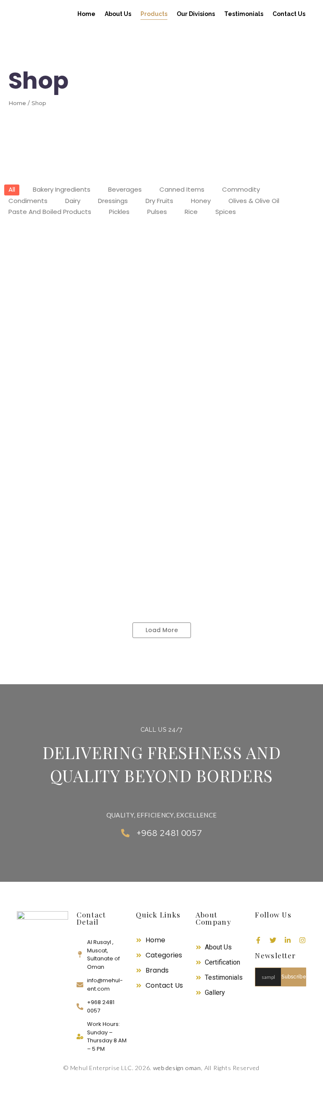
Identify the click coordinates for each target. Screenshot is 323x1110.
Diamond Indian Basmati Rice (63, 595)
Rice (18, 543)
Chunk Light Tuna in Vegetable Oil (170, 386)
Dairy (19, 293)
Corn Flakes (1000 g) (222, 428)
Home (86, 14)
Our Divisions (196, 14)
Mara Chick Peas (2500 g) (56, 344)
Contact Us (289, 14)
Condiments (195, 335)
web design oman (176, 1067)
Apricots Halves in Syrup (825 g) (67, 512)
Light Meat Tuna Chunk (51, 428)
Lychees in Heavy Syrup (139, 428)
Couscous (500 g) (139, 344)
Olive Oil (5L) (34, 261)
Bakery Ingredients (146, 251)
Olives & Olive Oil (35, 251)
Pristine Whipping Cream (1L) (170, 261)
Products (153, 14)
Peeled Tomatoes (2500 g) (58, 386)
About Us (118, 14)
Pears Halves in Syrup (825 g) (171, 470)
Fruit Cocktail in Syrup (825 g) (63, 470)
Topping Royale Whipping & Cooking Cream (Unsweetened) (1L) (120, 302)
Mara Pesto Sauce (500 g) (223, 344)
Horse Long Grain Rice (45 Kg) (176, 553)
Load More (162, 630)
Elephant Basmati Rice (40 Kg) (65, 553)
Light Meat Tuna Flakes (274, 386)
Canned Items (31, 335)
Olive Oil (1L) (87, 261)
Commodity (124, 335)
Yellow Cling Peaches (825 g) (179, 512)
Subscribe (293, 977)
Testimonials (243, 14)
